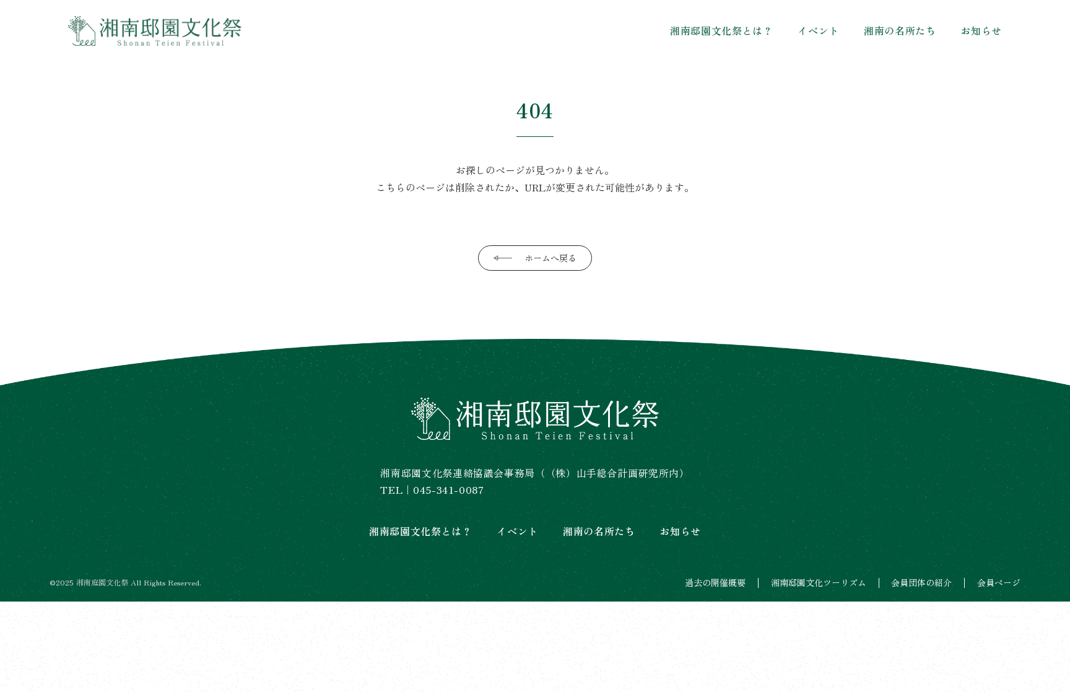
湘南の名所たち (900, 30)
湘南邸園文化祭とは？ (721, 30)
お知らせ (981, 30)
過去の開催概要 (715, 583)
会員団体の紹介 (921, 583)
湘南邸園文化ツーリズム (818, 583)
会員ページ (998, 583)
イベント (818, 30)
